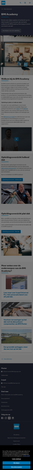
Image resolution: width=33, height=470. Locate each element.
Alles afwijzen (16, 463)
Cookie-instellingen (16, 459)
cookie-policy (26, 455)
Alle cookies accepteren (16, 467)
